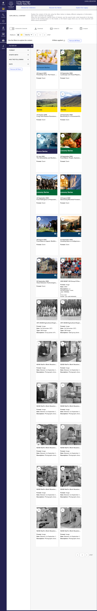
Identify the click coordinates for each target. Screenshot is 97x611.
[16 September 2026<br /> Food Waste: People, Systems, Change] (70, 143)
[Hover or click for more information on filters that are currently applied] (64, 41)
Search (3, 17)
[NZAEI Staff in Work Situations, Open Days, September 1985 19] (47, 476)
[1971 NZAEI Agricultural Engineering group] (47, 309)
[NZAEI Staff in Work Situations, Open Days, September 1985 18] (70, 476)
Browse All (3, 10)
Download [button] (38, 28)
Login (3, 29)
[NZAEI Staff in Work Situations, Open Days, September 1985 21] (47, 434)
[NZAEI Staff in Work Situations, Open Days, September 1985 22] (70, 393)
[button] (54, 28)
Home (3, 4)
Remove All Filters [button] (74, 40)
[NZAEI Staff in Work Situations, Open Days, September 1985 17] (47, 517)
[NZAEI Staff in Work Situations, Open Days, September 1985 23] (47, 393)
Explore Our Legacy (82, 7)
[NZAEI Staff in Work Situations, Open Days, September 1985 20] (70, 434)
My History (3, 23)
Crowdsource (3, 42)
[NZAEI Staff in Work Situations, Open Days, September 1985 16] (70, 517)
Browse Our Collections (28, 7)
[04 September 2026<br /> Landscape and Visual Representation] (70, 60)
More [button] (3, 48)
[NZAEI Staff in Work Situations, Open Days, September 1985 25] (47, 351)
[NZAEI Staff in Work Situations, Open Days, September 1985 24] (70, 351)
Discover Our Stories (55, 7)
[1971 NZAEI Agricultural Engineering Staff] (70, 309)
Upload (3, 36)
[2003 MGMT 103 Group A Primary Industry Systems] (70, 268)
